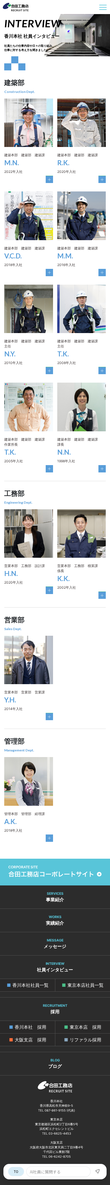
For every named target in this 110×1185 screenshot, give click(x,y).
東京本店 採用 (85, 1027)
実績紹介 (55, 920)
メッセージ (55, 943)
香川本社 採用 (30, 1027)
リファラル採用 (85, 1040)
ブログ (55, 1063)
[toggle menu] (103, 7)
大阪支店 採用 (30, 1040)
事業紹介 (55, 896)
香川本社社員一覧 (30, 985)
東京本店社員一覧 (85, 985)
